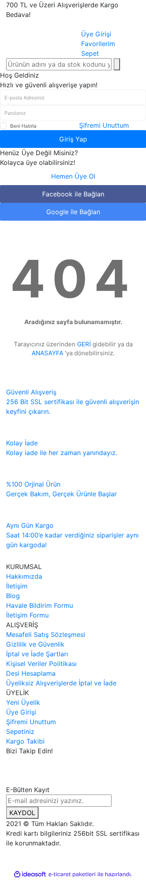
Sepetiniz (20, 731)
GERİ (84, 344)
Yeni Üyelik (23, 702)
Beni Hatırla (23, 126)
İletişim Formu (27, 615)
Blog (13, 596)
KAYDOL (22, 813)
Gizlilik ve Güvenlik (35, 644)
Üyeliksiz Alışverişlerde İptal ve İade (61, 683)
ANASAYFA (47, 353)
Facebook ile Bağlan (73, 194)
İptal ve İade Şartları (37, 654)
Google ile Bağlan (73, 212)
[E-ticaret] (72, 874)
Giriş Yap (73, 139)
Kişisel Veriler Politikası (41, 664)
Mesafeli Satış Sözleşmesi (45, 634)
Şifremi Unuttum (104, 125)
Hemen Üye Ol (73, 176)
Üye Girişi (21, 712)
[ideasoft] (30, 874)
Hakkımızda (24, 576)
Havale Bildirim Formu (39, 605)
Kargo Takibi (25, 741)
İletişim (17, 586)
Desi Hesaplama (31, 673)
